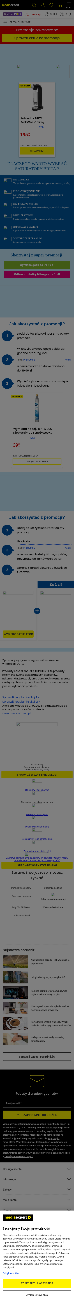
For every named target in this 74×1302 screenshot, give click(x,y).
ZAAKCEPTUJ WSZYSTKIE (37, 1283)
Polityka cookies (11, 1273)
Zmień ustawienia (37, 1295)
